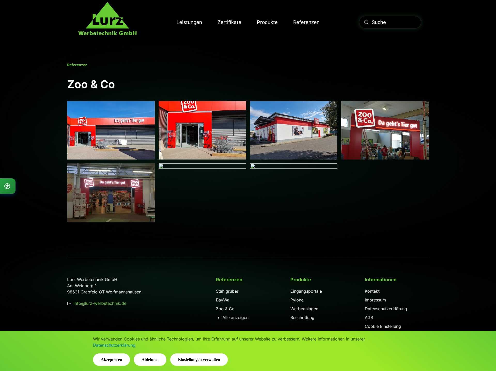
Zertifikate (229, 22)
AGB (369, 317)
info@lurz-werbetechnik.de (100, 303)
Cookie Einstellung (383, 326)
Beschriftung (302, 317)
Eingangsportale (306, 291)
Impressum (375, 299)
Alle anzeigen (235, 317)
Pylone (297, 299)
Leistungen (189, 22)
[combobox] (390, 22)
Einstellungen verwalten (199, 359)
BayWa (222, 299)
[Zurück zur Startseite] (107, 22)
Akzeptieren (111, 359)
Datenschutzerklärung (386, 308)
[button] (111, 130)
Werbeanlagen (304, 308)
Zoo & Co (225, 308)
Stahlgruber (227, 291)
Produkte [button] (267, 22)
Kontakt (372, 291)
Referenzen (306, 22)
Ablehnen (150, 359)
